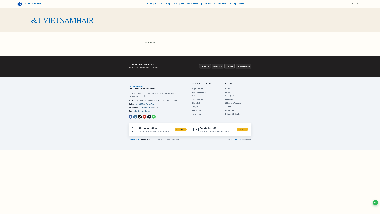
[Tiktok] (140, 117)
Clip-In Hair (196, 103)
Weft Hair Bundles (199, 92)
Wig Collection (197, 89)
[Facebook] (130, 117)
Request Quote (356, 4)
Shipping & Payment (233, 103)
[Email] (149, 117)
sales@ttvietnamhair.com (142, 111)
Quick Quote (230, 96)
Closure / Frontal (198, 99)
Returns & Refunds (232, 114)
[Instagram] (135, 117)
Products (228, 92)
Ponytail (195, 107)
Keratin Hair (196, 114)
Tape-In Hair (196, 110)
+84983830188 (147, 107)
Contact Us (229, 110)
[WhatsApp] (154, 117)
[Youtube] (144, 117)
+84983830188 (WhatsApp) (144, 104)
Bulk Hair (195, 96)
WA (375, 202)
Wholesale (229, 99)
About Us (228, 107)
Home (227, 89)
